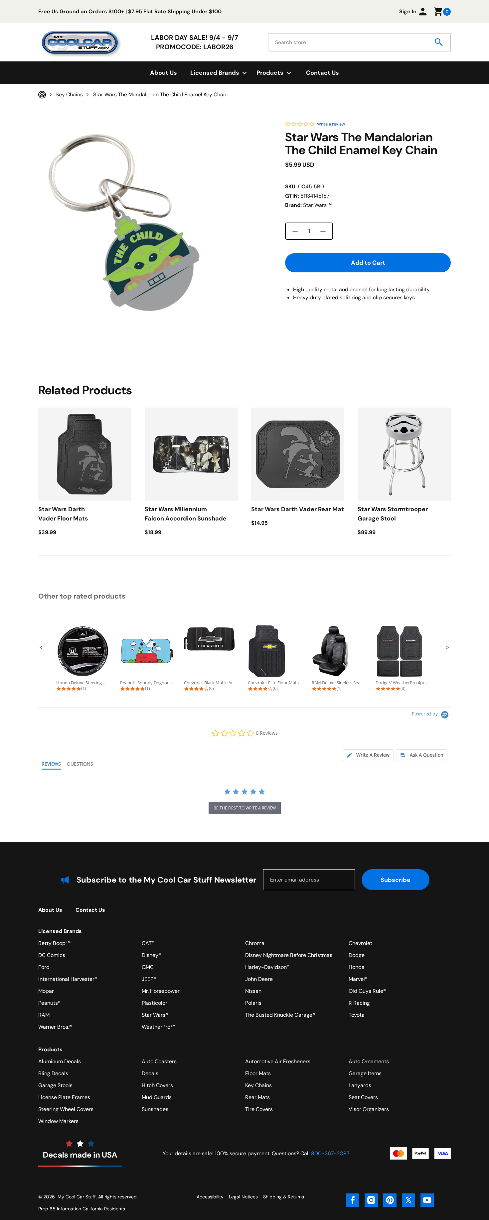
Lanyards (360, 1085)
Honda (357, 967)
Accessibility (210, 1197)
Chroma (254, 943)
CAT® (148, 943)
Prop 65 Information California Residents (81, 1209)
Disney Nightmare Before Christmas (288, 955)
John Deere (259, 979)
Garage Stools (55, 1085)
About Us (163, 73)
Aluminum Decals (59, 1061)
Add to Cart (368, 263)
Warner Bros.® (55, 1026)
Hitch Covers (157, 1085)
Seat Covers (363, 1097)
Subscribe (395, 880)
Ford (44, 967)
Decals (150, 1073)
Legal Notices (243, 1197)
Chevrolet (360, 943)
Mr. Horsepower (161, 990)
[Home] (42, 95)
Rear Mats (257, 1097)
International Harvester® (67, 979)
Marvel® (358, 979)
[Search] (439, 42)
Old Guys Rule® (367, 990)
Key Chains (258, 1085)
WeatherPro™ (159, 1026)
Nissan (253, 990)
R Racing (359, 1002)
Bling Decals (53, 1073)
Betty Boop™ (54, 943)
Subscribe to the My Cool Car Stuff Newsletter (166, 880)
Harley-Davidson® (267, 967)
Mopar (46, 990)
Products (50, 1049)
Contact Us (322, 73)
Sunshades (155, 1109)
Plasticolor (154, 1002)
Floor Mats (258, 1073)
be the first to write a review (245, 808)
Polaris (253, 1002)
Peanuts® (49, 1002)
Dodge (357, 955)
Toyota (357, 1014)
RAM (44, 1014)
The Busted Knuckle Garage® (280, 1014)
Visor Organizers (369, 1109)
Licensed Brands (60, 931)
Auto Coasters (159, 1061)
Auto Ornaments (369, 1061)
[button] (41, 648)
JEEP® (149, 979)
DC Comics (51, 955)
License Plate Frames (64, 1097)
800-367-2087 (330, 1153)
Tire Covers (259, 1109)
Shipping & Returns (283, 1197)
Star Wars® (155, 1014)
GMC (148, 967)
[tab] (368, 755)
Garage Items (365, 1073)
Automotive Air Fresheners (277, 1061)
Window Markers (58, 1121)
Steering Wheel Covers (65, 1109)
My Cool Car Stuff (77, 1197)
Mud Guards (157, 1097)
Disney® (151, 955)
